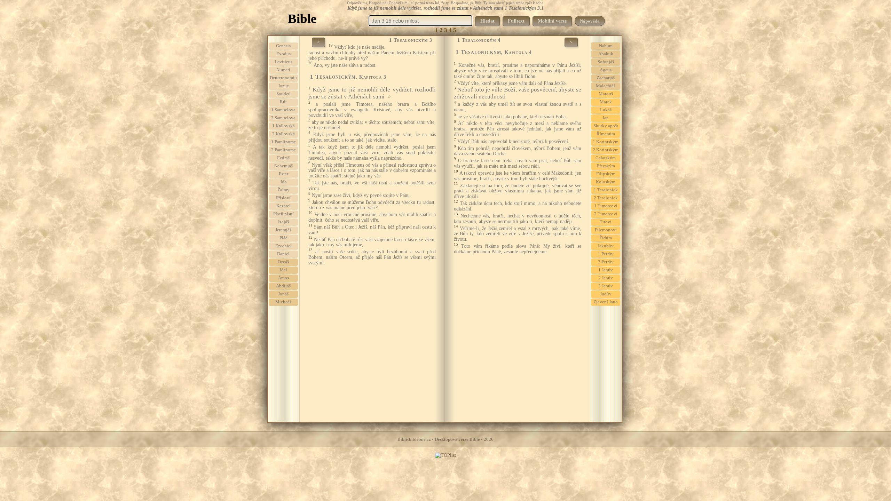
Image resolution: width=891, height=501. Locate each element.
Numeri (283, 69)
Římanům (606, 134)
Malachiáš (605, 86)
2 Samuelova (283, 118)
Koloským (605, 182)
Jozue (283, 86)
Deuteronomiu (283, 77)
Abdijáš (283, 286)
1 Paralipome (283, 142)
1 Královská (283, 126)
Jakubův (606, 246)
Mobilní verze (552, 21)
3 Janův (605, 286)
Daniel (283, 254)
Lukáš (606, 110)
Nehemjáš (283, 166)
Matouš (606, 94)
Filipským (605, 174)
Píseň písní (283, 214)
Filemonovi (606, 230)
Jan (605, 118)
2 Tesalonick (606, 198)
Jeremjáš (283, 230)
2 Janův (605, 278)
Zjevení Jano (605, 302)
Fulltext (516, 21)
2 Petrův (606, 262)
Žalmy (283, 190)
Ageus (606, 69)
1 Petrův (606, 254)
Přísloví (283, 198)
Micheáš (283, 302)
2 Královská (283, 134)
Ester (283, 174)
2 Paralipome (283, 150)
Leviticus (283, 61)
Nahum (606, 45)
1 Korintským (605, 142)
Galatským (606, 158)
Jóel (283, 270)
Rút (283, 102)
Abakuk (605, 53)
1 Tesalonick (606, 190)
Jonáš (283, 294)
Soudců (283, 94)
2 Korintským (605, 150)
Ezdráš (283, 158)
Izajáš (283, 222)
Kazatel (283, 206)
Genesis (283, 45)
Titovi (606, 222)
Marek (606, 102)
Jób (283, 182)
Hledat (487, 21)
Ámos (283, 278)
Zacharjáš (606, 77)
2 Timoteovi (605, 214)
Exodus (283, 53)
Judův (606, 294)
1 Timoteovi (605, 206)
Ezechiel (283, 246)
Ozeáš (283, 262)
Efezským (606, 166)
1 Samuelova (283, 110)
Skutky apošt (605, 126)
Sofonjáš (606, 61)
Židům (605, 238)
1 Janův (605, 270)
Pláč (283, 238)
